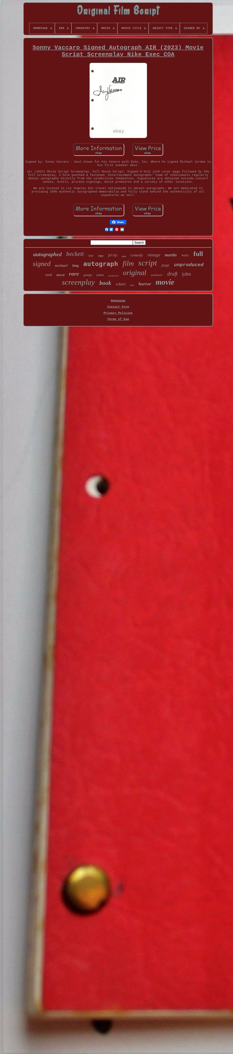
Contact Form (118, 307)
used (48, 275)
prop (112, 255)
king (75, 265)
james (100, 275)
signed (42, 263)
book (105, 283)
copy (101, 255)
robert (121, 284)
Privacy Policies (118, 313)
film (128, 263)
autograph (100, 264)
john (186, 274)
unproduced (189, 265)
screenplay (78, 282)
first (132, 285)
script (147, 262)
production (113, 275)
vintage (153, 254)
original (134, 272)
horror (145, 283)
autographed (47, 254)
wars (185, 255)
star (91, 255)
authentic (157, 275)
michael (61, 266)
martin (171, 254)
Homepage (118, 300)
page (166, 265)
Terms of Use (118, 319)
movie (165, 282)
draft (172, 274)
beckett (75, 253)
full (198, 253)
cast (124, 256)
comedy (136, 255)
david (60, 275)
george (88, 275)
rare (74, 274)
